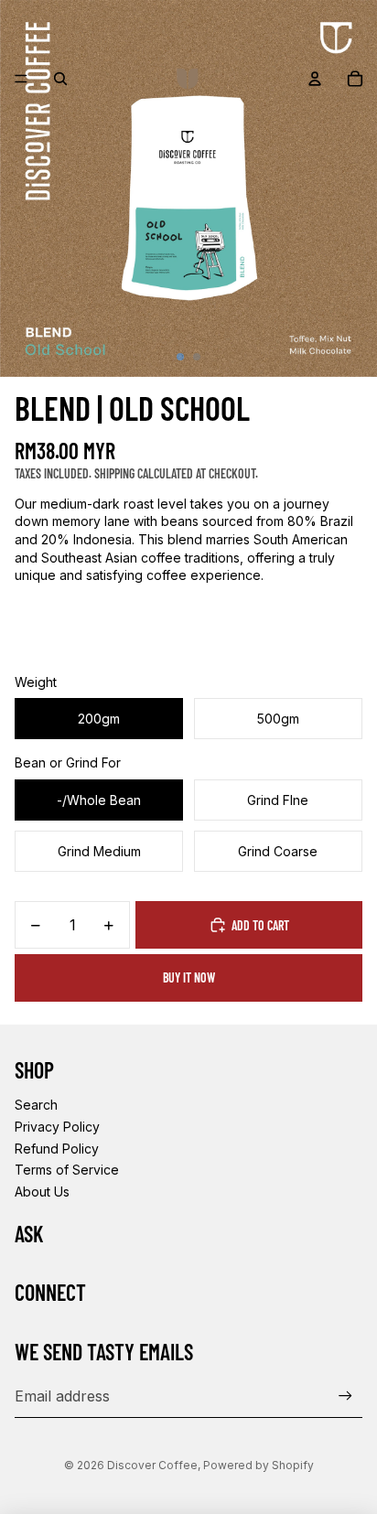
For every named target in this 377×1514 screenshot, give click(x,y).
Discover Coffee (152, 1465)
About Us (42, 1191)
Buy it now (189, 977)
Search (36, 1104)
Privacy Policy (57, 1126)
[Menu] (21, 79)
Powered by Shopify (258, 1465)
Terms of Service (67, 1169)
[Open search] (60, 79)
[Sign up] (345, 1395)
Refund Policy (57, 1148)
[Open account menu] (315, 79)
